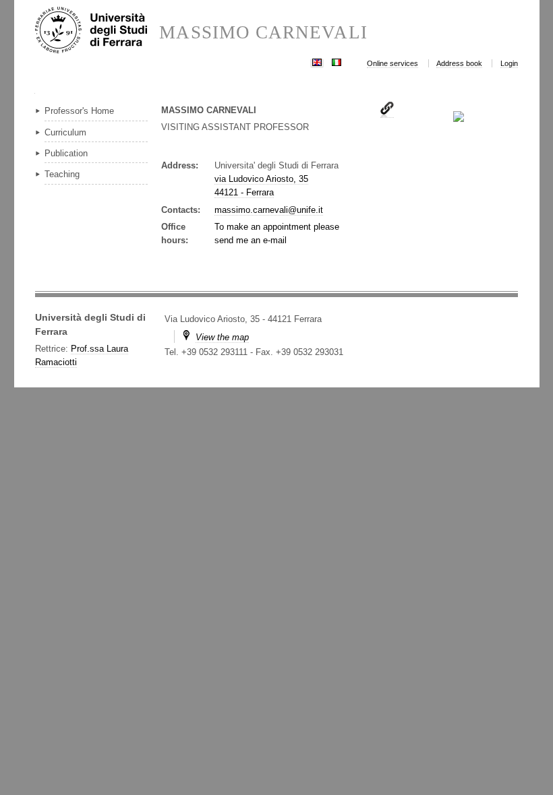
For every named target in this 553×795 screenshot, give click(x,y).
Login (509, 63)
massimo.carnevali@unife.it (268, 210)
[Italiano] (336, 61)
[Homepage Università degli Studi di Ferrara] (97, 31)
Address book (459, 63)
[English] (317, 61)
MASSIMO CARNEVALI (263, 33)
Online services (392, 63)
